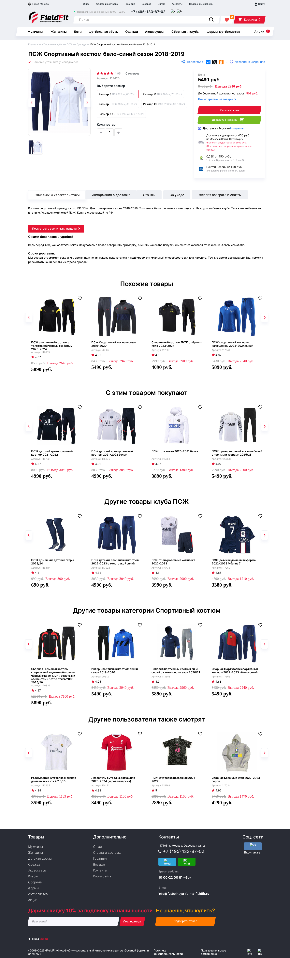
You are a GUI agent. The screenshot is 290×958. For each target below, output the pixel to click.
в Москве (223, 128)
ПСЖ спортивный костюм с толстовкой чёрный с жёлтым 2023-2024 (52, 346)
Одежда (131, 32)
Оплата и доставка (107, 3)
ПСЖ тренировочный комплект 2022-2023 (173, 561)
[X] (214, 62)
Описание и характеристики (57, 195)
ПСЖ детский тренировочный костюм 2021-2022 (52, 452)
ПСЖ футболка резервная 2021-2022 (174, 779)
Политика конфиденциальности (168, 952)
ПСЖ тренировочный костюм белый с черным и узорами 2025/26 (237, 452)
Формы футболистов (223, 32)
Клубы (33, 876)
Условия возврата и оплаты (219, 195)
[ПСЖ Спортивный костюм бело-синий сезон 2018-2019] (59, 102)
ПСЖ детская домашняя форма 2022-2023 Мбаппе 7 (234, 561)
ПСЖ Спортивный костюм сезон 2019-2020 (113, 344)
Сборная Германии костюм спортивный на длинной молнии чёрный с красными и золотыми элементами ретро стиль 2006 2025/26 (53, 675)
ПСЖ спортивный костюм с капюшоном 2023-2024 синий (232, 344)
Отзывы (149, 195)
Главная (33, 44)
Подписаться (132, 921)
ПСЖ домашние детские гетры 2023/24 (52, 561)
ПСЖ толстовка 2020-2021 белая (175, 451)
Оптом (161, 3)
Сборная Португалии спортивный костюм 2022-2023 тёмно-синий (235, 670)
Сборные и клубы (185, 32)
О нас (86, 3)
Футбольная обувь (103, 32)
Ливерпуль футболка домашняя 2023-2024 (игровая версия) (113, 779)
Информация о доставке (111, 195)
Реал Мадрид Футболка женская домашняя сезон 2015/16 (53, 779)
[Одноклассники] (221, 62)
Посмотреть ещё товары (215, 99)
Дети (78, 32)
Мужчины (35, 32)
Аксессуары (154, 32)
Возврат (146, 3)
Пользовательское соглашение (213, 952)
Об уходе (177, 195)
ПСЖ (69, 44)
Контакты (177, 3)
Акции (259, 32)
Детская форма (40, 858)
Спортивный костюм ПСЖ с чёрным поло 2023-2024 (177, 344)
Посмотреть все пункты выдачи (54, 228)
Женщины (59, 32)
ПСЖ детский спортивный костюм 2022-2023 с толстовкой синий (115, 561)
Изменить (237, 128)
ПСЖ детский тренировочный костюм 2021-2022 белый (112, 452)
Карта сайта (102, 876)
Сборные (35, 882)
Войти (261, 3)
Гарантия (129, 3)
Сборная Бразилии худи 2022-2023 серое (236, 779)
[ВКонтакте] (208, 62)
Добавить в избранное (250, 61)
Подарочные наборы (201, 3)
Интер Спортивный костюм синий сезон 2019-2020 (114, 670)
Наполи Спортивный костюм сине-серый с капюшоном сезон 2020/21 (176, 670)
